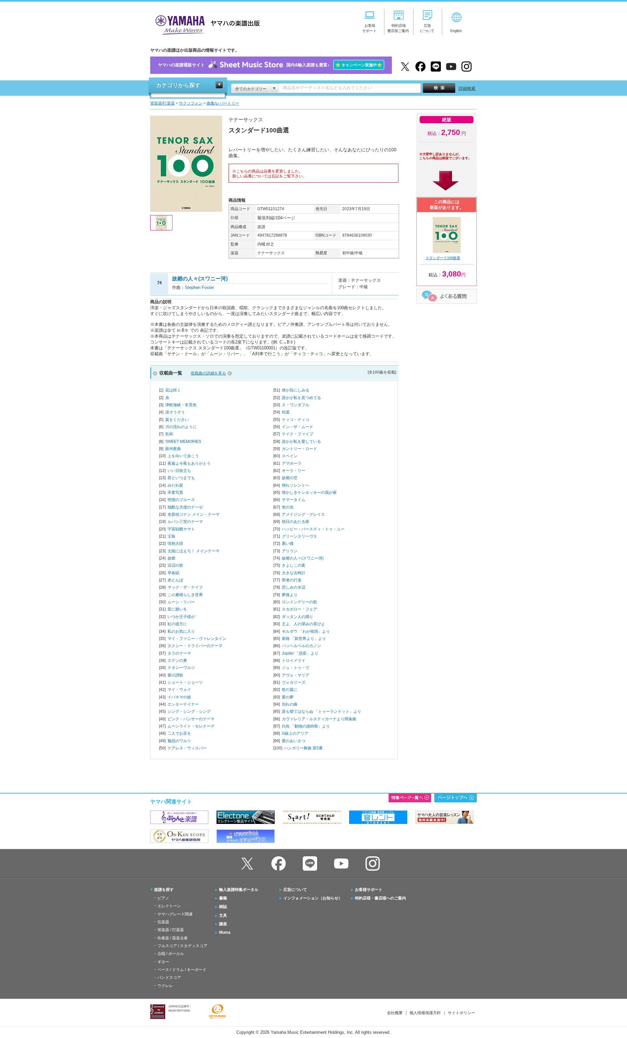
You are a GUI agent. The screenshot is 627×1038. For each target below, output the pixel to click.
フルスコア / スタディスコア (182, 946)
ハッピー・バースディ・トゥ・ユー (313, 529)
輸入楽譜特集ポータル (238, 889)
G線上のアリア (295, 733)
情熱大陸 (175, 543)
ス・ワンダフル (295, 405)
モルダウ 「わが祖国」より (306, 631)
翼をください (177, 419)
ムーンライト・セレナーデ (191, 726)
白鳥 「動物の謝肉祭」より (306, 726)
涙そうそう (175, 412)
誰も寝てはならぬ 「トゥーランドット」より (321, 711)
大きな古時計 (293, 573)
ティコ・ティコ (295, 419)
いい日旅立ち (179, 470)
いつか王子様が (181, 616)
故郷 (171, 558)
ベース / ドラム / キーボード (181, 969)
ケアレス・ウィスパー (187, 748)
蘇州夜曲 (173, 448)
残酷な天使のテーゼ (185, 507)
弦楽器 (163, 922)
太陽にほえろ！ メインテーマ (193, 551)
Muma (225, 932)
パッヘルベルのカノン (301, 646)
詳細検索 (466, 88)
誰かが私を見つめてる (301, 397)
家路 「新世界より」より (304, 638)
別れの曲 (289, 704)
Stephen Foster (199, 287)
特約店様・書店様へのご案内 (380, 898)
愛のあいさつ (293, 741)
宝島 (171, 536)
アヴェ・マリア (295, 675)
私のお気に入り (181, 631)
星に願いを (177, 609)
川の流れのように (181, 427)
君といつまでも (181, 478)
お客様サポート (368, 889)
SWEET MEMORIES (183, 441)
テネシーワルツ (181, 667)
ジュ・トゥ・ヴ (295, 667)
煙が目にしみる (295, 390)
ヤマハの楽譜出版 (205, 24)
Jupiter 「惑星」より (300, 653)
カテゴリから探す (178, 85)
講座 (223, 924)
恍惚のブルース (181, 499)
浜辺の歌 (175, 565)
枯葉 (286, 412)
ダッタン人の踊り (297, 616)
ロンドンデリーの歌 (299, 602)
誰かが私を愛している (301, 441)
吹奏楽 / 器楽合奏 (172, 938)
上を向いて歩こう (183, 456)
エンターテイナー (183, 704)
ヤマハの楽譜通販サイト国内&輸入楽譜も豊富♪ (270, 65)
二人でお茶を (179, 733)
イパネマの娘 (179, 697)
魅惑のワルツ (179, 741)
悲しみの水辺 (293, 587)
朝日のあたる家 (295, 521)
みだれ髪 (175, 485)
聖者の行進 (291, 580)
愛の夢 (288, 697)
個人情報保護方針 (425, 1013)
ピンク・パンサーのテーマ (191, 719)
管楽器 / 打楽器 (170, 930)
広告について (295, 889)
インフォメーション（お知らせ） (312, 898)
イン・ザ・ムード (297, 427)
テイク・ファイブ (297, 434)
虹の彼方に (177, 624)
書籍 (223, 898)
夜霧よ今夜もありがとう (189, 463)
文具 (223, 915)
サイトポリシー (461, 1013)
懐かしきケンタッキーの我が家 (309, 492)
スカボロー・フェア (299, 609)
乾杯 (169, 434)
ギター (163, 962)
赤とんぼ (175, 580)
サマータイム (293, 499)
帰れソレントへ (295, 485)
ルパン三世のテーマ (185, 521)
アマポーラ (291, 463)
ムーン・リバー (181, 602)
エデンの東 (177, 660)
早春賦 (173, 573)
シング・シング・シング (189, 711)
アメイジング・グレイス (303, 514)
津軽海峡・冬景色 (181, 405)
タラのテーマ (179, 653)
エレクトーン (169, 906)
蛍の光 (288, 507)
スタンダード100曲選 (443, 258)
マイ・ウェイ (179, 689)
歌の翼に (289, 689)
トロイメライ (293, 660)
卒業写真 (175, 492)
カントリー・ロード (299, 448)
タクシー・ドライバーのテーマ (195, 646)
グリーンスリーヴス (299, 536)
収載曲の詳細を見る (208, 373)
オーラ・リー (293, 470)
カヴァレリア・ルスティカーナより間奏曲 (319, 719)
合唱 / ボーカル (170, 953)
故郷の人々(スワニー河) (303, 558)
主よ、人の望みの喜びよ (303, 624)
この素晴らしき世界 (185, 595)
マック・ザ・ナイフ (185, 587)
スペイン (289, 456)
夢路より (289, 595)
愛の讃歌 (175, 675)
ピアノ (163, 898)
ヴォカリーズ (293, 682)
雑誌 (223, 906)
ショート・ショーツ (185, 682)
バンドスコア (169, 977)
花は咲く (173, 390)
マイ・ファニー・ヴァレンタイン (197, 638)
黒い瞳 (288, 543)
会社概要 (395, 1013)
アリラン (289, 551)
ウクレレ (165, 985)
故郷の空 (289, 478)
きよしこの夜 (293, 565)
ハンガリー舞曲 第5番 (303, 748)
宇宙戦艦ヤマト (181, 529)
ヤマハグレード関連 (175, 914)
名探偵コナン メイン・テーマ (193, 514)
